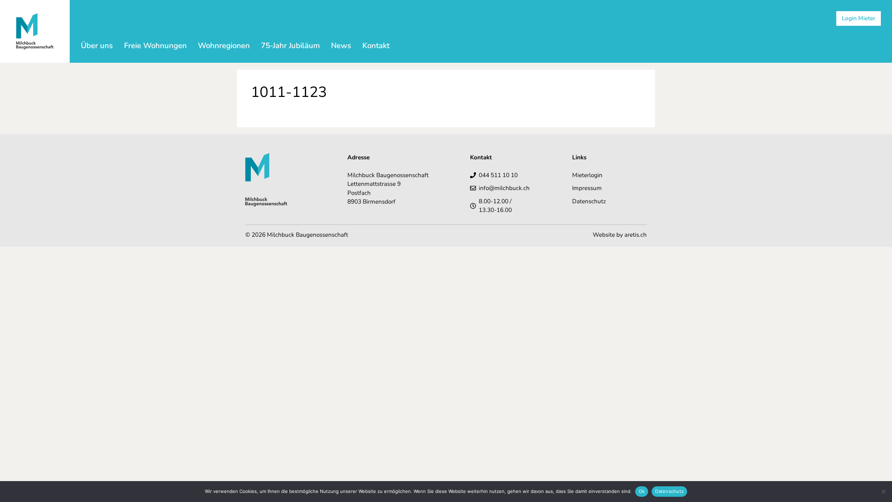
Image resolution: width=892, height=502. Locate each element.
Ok (642, 491)
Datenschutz (589, 201)
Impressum (587, 188)
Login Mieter (858, 18)
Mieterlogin (587, 175)
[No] (883, 491)
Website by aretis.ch (620, 235)
